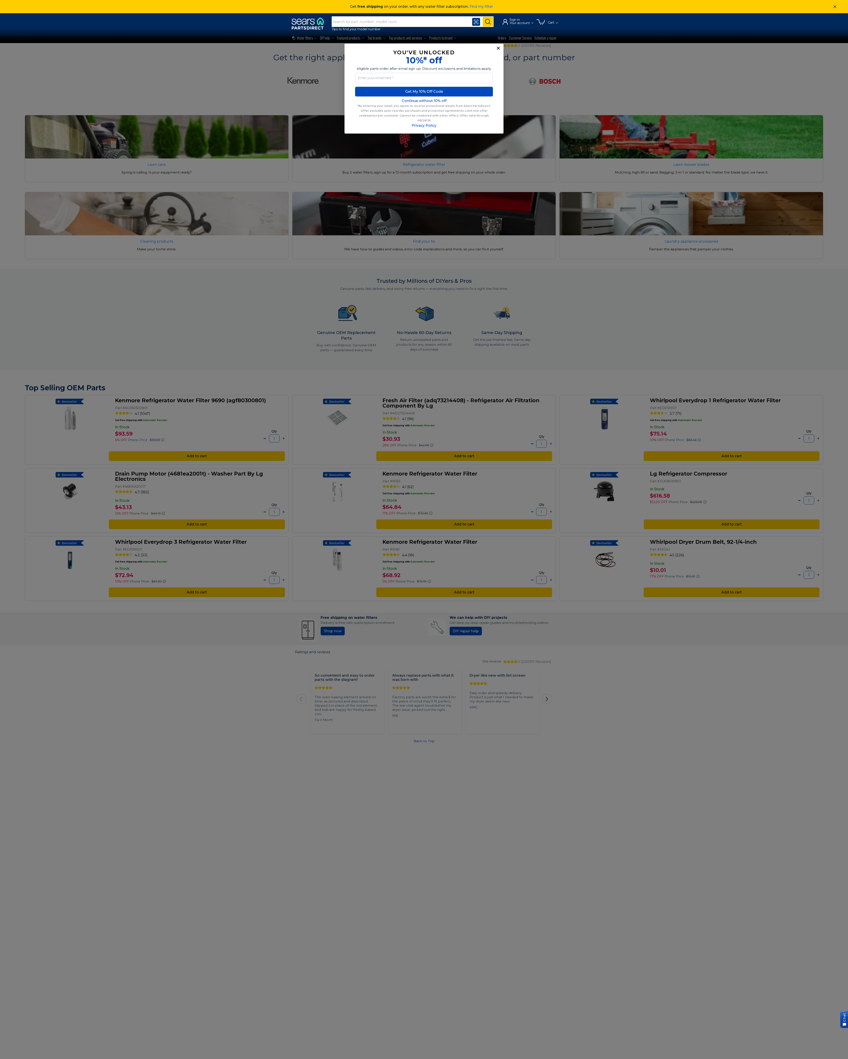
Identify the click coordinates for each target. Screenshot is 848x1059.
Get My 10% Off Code (424, 91)
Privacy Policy (424, 125)
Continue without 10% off (424, 101)
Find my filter (481, 6)
